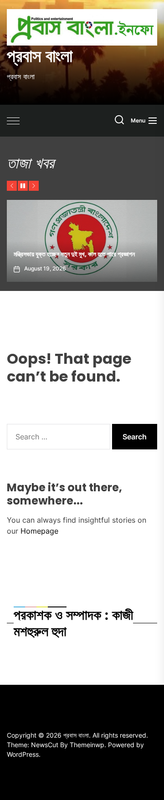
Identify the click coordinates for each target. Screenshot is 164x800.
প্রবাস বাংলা (39, 56)
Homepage (39, 530)
